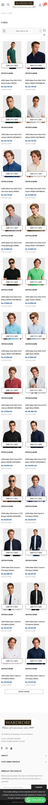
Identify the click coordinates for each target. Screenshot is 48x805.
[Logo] (24, 4)
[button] (44, 5)
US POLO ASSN (7, 73)
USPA (10, 13)
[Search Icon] (8, 4)
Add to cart (12, 66)
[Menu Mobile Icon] (2, 4)
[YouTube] (11, 748)
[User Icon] (40, 4)
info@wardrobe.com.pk (15, 741)
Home (3, 13)
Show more (24, 692)
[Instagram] (6, 748)
